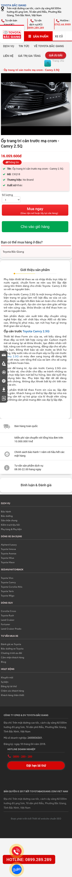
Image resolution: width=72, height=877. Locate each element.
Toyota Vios (7, 577)
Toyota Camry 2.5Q (36, 331)
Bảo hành (6, 511)
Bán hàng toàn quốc (26, 426)
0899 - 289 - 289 (22, 756)
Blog (3, 661)
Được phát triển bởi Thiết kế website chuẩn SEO (36, 818)
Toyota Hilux (7, 557)
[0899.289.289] (17, 851)
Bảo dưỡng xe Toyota (12, 648)
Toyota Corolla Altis (11, 586)
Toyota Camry (8, 582)
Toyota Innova (8, 548)
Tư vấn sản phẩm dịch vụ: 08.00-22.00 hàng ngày (29, 467)
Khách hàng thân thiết (12, 695)
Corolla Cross (8, 610)
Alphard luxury (9, 544)
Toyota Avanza (8, 553)
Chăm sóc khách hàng (12, 690)
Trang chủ (58, 60)
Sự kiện (4, 681)
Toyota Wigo (7, 595)
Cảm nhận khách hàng (12, 657)
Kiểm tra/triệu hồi (10, 524)
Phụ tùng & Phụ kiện (11, 529)
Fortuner (5, 624)
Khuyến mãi (7, 677)
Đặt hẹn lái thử (36, 765)
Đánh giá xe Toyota (11, 644)
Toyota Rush (7, 615)
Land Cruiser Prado (11, 628)
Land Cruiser (7, 619)
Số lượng (7, 194)
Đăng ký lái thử (9, 686)
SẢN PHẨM (40, 36)
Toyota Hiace (8, 562)
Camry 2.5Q (11, 356)
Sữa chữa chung (9, 520)
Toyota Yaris (7, 591)
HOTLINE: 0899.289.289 (29, 859)
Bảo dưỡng (7, 515)
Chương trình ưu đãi (11, 652)
